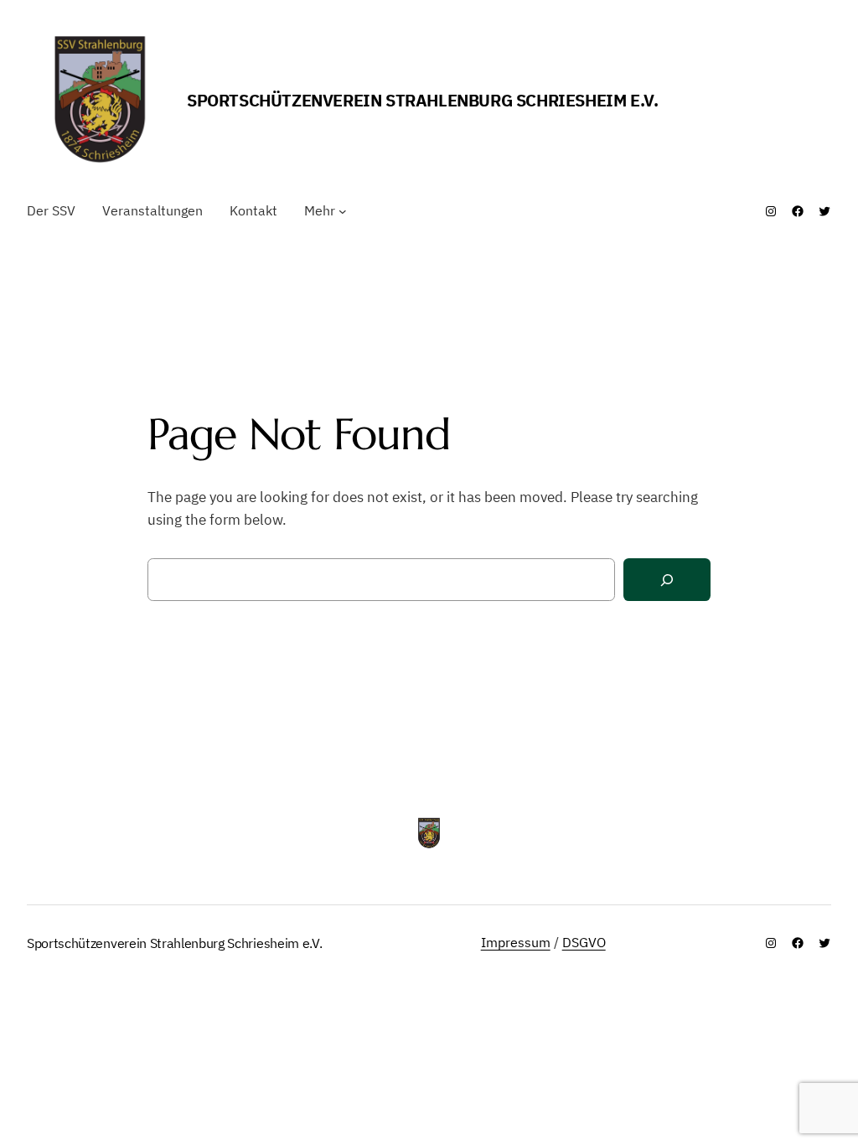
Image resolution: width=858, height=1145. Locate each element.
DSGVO (584, 942)
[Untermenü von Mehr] (343, 211)
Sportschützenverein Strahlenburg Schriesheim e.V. (422, 100)
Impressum (515, 942)
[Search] (667, 579)
